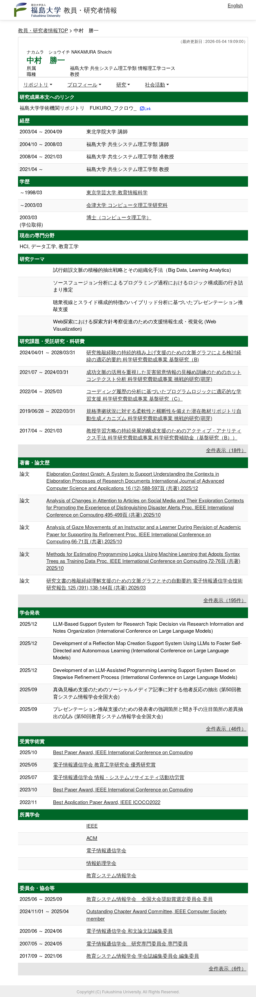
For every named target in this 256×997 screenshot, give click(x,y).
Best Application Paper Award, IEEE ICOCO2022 (106, 801)
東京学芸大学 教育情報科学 (117, 192)
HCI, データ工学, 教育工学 (49, 246)
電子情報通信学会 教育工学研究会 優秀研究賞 (104, 764)
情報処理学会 (101, 862)
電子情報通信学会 (106, 850)
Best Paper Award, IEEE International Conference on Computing (123, 751)
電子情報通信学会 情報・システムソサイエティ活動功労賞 (118, 776)
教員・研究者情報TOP (43, 30)
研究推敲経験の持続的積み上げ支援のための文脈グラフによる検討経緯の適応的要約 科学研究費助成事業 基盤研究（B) (163, 356)
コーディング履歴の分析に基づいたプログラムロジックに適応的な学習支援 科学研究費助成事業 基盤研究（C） (163, 395)
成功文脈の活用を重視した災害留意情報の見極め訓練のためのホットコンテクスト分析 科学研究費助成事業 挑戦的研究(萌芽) (163, 375)
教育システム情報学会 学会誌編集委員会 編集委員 (142, 955)
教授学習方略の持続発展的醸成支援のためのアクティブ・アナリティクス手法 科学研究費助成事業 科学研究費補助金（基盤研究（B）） (163, 434)
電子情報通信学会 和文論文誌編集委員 (129, 930)
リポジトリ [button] (35, 84)
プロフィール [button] (82, 84)
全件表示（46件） (226, 728)
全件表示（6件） (227, 968)
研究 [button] (121, 84)
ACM (91, 837)
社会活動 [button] (155, 84)
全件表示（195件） (224, 599)
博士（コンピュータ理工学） (118, 217)
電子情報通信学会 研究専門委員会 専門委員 (137, 943)
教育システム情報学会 (111, 875)
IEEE (92, 825)
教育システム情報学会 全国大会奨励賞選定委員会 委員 (149, 898)
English (235, 5)
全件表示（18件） (226, 449)
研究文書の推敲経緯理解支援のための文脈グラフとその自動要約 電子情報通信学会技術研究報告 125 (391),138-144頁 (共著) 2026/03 (144, 584)
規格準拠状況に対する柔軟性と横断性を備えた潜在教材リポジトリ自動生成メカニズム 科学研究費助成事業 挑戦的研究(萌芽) (163, 414)
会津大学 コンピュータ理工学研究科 (127, 204)
